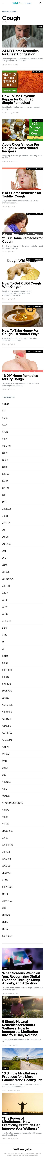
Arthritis (5, 431)
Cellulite (5, 515)
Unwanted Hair (7, 900)
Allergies (5, 417)
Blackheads (6, 473)
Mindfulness (6, 725)
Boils (4, 494)
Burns (4, 501)
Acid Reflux (5, 403)
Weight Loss (6, 914)
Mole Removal (7, 732)
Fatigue (4, 634)
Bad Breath (5, 459)
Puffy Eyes (5, 823)
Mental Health (7, 718)
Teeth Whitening (7, 886)
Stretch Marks (6, 872)
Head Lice (5, 662)
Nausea (4, 760)
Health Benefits (7, 669)
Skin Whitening (7, 844)
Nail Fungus (6, 753)
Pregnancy (6, 809)
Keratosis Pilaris (7, 704)
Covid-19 (5, 557)
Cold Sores (5, 536)
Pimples (4, 788)
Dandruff (5, 564)
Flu (3, 641)
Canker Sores (6, 508)
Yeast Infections (7, 935)
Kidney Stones (7, 711)
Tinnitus (5, 893)
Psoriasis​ (5, 816)
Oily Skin (5, 767)
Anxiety (4, 424)
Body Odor (5, 487)
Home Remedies (37, 169)
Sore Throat (6, 851)
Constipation (6, 543)
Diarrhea (5, 592)
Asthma (4, 438)
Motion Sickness (7, 739)
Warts (4, 907)
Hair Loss (5, 655)
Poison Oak (6, 795)
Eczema (4, 627)
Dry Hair (5, 599)
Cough (40, 26)
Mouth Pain (6, 746)
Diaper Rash (6, 585)
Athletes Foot (6, 445)
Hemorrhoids (6, 683)
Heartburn (5, 676)
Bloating (5, 480)
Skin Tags (5, 837)
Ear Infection (7, 620)
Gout (3, 648)
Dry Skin (5, 613)
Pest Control (6, 781)
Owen (4, 1045)
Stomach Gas (6, 865)
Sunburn (5, 879)
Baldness (5, 466)
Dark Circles (6, 571)
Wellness (5, 921)
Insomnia (5, 697)
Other (40, 72)
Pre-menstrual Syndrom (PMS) (12, 802)
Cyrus (4, 64)
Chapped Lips (6, 522)
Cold (3, 529)
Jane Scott (5, 113)
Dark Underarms (8, 578)
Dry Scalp (5, 606)
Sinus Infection (7, 830)
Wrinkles (5, 928)
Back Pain (5, 452)
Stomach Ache (6, 858)
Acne (3, 410)
